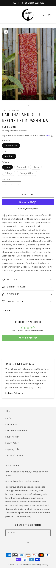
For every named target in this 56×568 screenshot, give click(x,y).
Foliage (10, 174)
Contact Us (11, 424)
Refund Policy (12, 393)
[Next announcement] (51, 3)
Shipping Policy (13, 449)
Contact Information (16, 430)
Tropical (23, 168)
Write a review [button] (28, 337)
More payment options (28, 208)
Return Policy (12, 443)
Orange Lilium (28, 174)
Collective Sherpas (23, 564)
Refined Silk (11, 145)
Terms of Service (14, 455)
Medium (9, 156)
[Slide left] (22, 106)
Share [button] (8, 310)
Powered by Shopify (40, 564)
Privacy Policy (12, 436)
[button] (5, 15)
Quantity (6, 179)
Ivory (7, 167)
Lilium (37, 168)
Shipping (5, 131)
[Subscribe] (47, 533)
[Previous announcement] (5, 3)
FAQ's (8, 418)
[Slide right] (34, 106)
